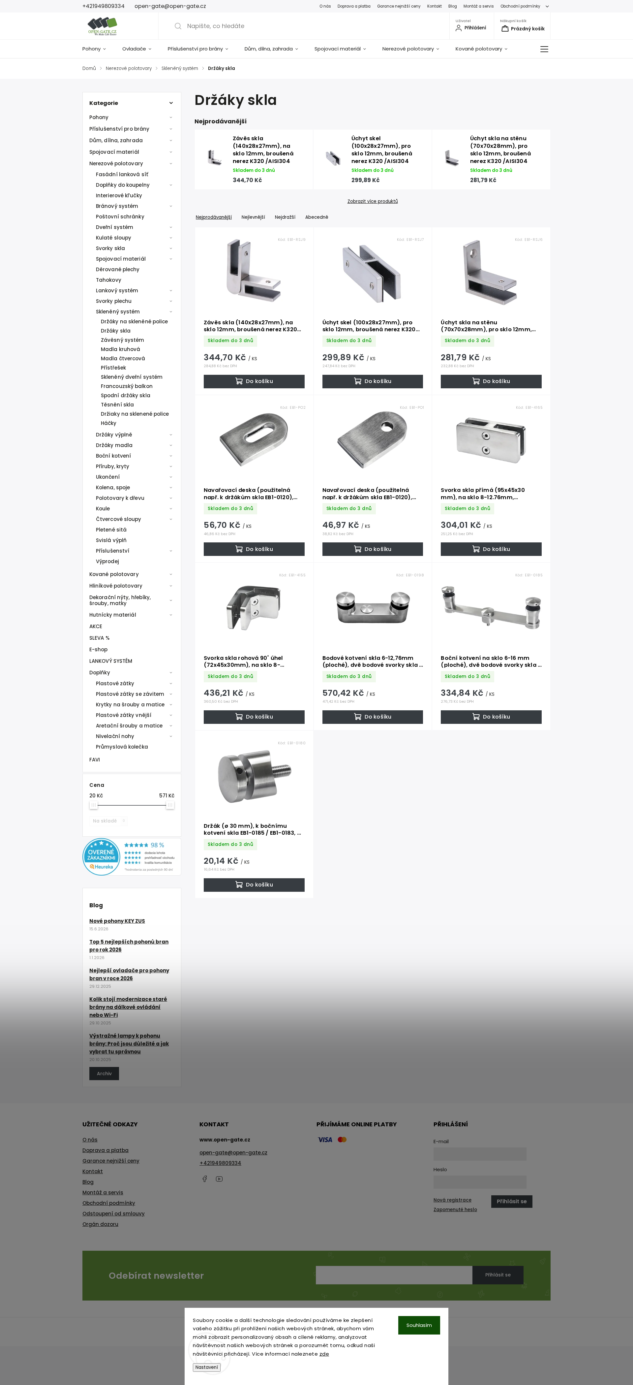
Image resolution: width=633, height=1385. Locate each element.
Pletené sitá (111, 529)
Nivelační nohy (115, 736)
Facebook (204, 1179)
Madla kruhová (120, 349)
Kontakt (434, 6)
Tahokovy (108, 279)
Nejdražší (285, 217)
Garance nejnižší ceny (399, 6)
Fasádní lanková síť (122, 174)
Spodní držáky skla (125, 395)
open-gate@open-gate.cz (233, 1152)
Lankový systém (117, 290)
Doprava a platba (354, 6)
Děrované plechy (118, 269)
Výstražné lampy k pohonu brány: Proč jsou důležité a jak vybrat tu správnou (129, 1043)
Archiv (104, 1073)
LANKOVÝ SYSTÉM (110, 661)
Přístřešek (113, 367)
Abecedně (316, 217)
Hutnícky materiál (112, 614)
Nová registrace (452, 1200)
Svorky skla (110, 248)
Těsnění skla (117, 404)
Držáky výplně (114, 434)
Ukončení (108, 476)
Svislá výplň (111, 540)
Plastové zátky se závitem (130, 694)
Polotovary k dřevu (120, 498)
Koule (103, 508)
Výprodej (107, 561)
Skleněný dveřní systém (132, 376)
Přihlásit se (498, 1275)
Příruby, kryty (112, 466)
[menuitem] (98, 49)
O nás (325, 6)
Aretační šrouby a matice (129, 725)
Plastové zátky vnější (123, 715)
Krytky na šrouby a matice (130, 704)
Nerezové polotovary (116, 163)
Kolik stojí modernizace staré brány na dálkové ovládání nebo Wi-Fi (128, 1007)
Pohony (99, 117)
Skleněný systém (118, 311)
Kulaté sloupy (113, 237)
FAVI (94, 759)
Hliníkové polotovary (115, 585)
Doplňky (99, 672)
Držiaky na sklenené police (135, 413)
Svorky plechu (114, 301)
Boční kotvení (113, 455)
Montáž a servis (479, 6)
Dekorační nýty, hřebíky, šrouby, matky (120, 600)
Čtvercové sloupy (118, 519)
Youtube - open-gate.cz (219, 1179)
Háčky (109, 423)
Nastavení (207, 1367)
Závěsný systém (122, 340)
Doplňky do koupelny (123, 184)
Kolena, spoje (113, 487)
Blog (452, 6)
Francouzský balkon (127, 386)
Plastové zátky (115, 683)
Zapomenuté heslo (455, 1210)
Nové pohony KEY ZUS (117, 921)
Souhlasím (419, 1325)
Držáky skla (116, 330)
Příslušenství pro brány (119, 128)
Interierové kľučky (119, 195)
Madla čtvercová (123, 358)
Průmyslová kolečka (122, 746)
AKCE (95, 626)
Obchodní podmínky (520, 6)
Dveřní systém (114, 227)
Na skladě (109, 821)
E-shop (98, 649)
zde (324, 1353)
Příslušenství (112, 550)
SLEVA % (99, 637)
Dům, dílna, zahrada (116, 140)
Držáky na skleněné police (134, 321)
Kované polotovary (114, 574)
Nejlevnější (253, 217)
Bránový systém (117, 206)
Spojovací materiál (114, 151)
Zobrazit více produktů (372, 201)
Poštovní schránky (120, 216)
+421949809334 (220, 1163)
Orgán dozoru (100, 1224)
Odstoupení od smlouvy (113, 1213)
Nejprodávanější (214, 217)
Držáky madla (114, 445)
